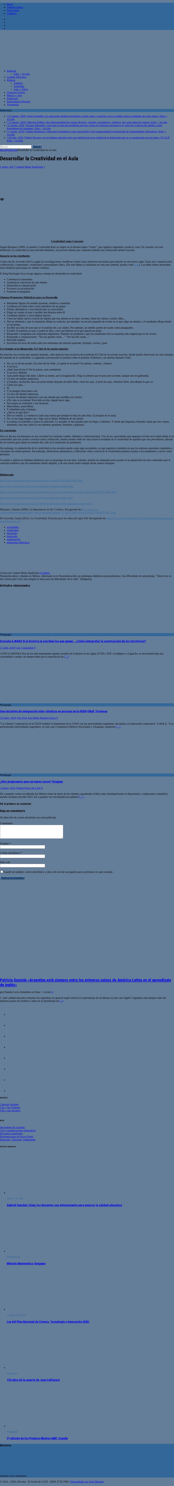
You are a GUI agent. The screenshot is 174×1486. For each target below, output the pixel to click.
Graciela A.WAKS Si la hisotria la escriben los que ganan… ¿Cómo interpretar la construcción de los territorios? (73, 641)
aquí (136, 264)
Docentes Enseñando (11, 1133)
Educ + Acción (22, 73)
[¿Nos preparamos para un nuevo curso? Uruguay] (27, 771)
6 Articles (45, 572)
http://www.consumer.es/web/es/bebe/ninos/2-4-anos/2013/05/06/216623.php (41, 480)
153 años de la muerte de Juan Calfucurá (33, 1380)
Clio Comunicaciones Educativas (18, 1130)
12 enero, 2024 (8, 717)
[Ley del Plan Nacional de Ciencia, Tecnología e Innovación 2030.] (34, 1309)
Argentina (19, 86)
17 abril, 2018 (7, 647)
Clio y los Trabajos (10, 1107)
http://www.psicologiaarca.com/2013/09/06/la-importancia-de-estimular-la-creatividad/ (46, 503)
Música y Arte (14, 95)
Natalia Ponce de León (28, 788)
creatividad (13, 530)
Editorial (11, 70)
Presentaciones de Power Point (16, 1136)
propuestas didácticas (18, 542)
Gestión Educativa (17, 77)
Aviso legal (13, 10)
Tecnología (13, 104)
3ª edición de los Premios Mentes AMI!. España (37, 1438)
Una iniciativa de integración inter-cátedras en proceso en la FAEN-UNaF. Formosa (53, 711)
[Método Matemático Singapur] (34, 1251)
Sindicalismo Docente (18, 101)
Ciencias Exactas (16, 92)
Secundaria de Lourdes (12, 1127)
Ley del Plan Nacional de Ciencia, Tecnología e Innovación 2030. (48, 1322)
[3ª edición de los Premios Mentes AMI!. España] (34, 1425)
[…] (66, 656)
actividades (13, 527)
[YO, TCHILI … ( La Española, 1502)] (13, 1014)
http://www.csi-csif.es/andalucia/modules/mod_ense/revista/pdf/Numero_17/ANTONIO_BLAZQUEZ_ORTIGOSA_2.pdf (58, 511)
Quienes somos (15, 7)
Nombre (5, 843)
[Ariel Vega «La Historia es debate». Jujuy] (13, 1058)
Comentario (6, 823)
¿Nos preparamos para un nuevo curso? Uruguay (31, 782)
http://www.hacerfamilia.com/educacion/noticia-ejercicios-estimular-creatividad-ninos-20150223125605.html (58, 492)
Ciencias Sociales (9, 1104)
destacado (12, 536)
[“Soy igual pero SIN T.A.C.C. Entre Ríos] (13, 1079)
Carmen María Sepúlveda (29, 166)
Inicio (10, 4)
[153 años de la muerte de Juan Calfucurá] (34, 1367)
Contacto (11, 13)
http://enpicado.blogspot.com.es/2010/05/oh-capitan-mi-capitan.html (36, 497)
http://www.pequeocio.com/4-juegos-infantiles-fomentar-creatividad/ (36, 486)
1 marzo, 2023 (7, 788)
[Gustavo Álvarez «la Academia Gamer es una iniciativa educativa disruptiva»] (13, 1025)
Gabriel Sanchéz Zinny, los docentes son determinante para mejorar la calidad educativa (64, 1205)
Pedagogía (12, 98)
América (18, 83)
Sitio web (5, 862)
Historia (11, 80)
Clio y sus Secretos (10, 1110)
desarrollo (12, 533)
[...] (61, 1000)
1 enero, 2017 (7, 166)
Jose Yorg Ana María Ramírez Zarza (36, 717)
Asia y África (21, 89)
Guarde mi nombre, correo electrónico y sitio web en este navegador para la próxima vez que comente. (58, 871)
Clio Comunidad (24, 647)
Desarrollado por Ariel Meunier (87, 1481)
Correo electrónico (10, 852)
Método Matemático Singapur (26, 1263)
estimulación (13, 539)
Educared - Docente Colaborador (18, 1139)
